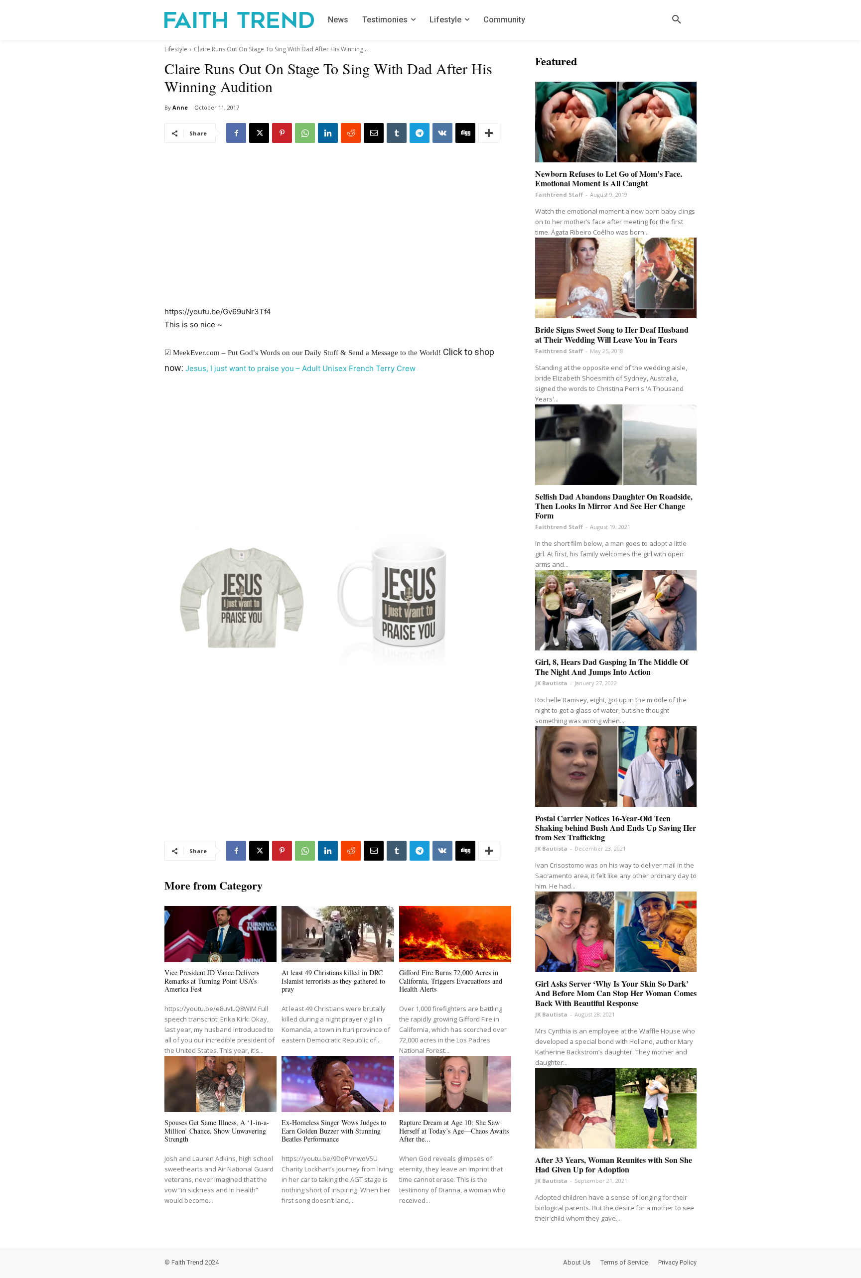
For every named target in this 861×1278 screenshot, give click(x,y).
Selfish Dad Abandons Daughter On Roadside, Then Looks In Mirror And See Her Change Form (614, 506)
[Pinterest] (282, 133)
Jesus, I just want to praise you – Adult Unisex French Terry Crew (300, 368)
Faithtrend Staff (559, 194)
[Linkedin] (328, 133)
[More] (488, 133)
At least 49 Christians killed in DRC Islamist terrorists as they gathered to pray (333, 981)
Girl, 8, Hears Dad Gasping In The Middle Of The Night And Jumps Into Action (611, 666)
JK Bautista (551, 683)
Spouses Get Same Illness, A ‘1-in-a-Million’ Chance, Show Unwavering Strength (216, 1131)
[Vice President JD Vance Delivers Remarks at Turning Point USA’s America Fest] (220, 934)
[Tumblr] (397, 133)
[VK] (442, 133)
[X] (259, 133)
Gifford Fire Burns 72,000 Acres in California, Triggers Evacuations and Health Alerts (450, 981)
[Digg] (465, 133)
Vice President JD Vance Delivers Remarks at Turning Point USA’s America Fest (211, 981)
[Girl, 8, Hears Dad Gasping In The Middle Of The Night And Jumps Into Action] (616, 610)
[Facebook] (236, 133)
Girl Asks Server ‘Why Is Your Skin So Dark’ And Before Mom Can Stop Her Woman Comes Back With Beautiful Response (616, 993)
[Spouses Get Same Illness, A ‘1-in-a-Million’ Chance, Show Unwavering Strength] (220, 1084)
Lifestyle (175, 49)
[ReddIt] (351, 133)
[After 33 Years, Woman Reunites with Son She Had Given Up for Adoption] (616, 1108)
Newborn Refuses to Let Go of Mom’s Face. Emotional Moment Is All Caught (608, 178)
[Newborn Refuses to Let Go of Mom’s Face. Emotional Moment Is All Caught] (616, 122)
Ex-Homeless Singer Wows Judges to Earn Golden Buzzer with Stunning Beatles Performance (334, 1131)
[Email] (374, 133)
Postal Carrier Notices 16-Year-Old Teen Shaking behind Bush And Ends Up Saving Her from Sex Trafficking (615, 827)
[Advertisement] (337, 231)
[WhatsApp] (305, 133)
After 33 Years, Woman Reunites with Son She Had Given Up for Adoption (613, 1164)
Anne (180, 107)
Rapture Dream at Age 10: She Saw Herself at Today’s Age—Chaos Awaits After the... (454, 1131)
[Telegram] (420, 133)
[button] (677, 20)
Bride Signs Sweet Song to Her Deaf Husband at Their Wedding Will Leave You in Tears (612, 334)
